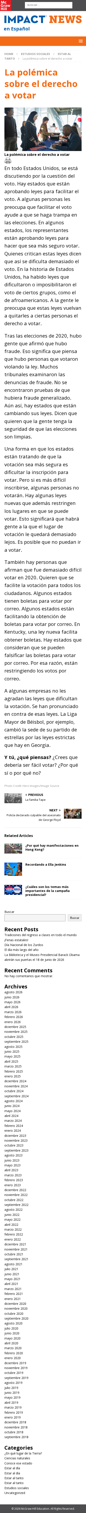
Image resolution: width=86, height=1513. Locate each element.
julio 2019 (11, 1388)
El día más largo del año (21, 950)
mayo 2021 (12, 1279)
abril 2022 (11, 1224)
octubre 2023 (13, 1145)
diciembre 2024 (15, 1081)
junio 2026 (11, 997)
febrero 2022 (13, 1234)
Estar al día (12, 1468)
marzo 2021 (13, 1289)
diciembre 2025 (15, 1027)
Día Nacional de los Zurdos (23, 945)
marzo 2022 (13, 1229)
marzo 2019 (13, 1407)
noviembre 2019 (16, 1368)
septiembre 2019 (16, 1378)
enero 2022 (12, 1239)
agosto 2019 (13, 1383)
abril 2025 (11, 1061)
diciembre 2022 (15, 1190)
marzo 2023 (13, 1175)
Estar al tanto (14, 1478)
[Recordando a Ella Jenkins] (13, 869)
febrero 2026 (13, 1017)
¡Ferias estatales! (16, 940)
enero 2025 (12, 1076)
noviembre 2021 (16, 1249)
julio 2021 (11, 1269)
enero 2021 (12, 1299)
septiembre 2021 (16, 1259)
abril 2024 (11, 1116)
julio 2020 (11, 1328)
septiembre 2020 (16, 1318)
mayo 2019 (12, 1397)
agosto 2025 (13, 1047)
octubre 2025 (13, 1037)
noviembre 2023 (16, 1140)
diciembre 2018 (15, 1422)
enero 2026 (12, 1022)
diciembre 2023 (15, 1135)
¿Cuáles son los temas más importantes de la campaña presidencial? (47, 891)
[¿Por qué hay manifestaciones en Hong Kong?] (13, 849)
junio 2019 (11, 1392)
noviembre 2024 (16, 1086)
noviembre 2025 (16, 1031)
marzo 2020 (13, 1348)
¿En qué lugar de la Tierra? (23, 1453)
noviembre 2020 (16, 1308)
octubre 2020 (13, 1313)
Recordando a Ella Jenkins (46, 864)
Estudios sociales (35, 54)
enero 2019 (12, 1417)
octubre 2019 (13, 1373)
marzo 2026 (13, 1012)
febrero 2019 (13, 1412)
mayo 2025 (12, 1056)
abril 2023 (11, 1170)
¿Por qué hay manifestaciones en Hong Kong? (52, 847)
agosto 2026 (13, 992)
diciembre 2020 (15, 1303)
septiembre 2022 (16, 1205)
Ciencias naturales (17, 1458)
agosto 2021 (13, 1264)
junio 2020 (11, 1333)
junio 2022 (11, 1215)
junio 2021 (11, 1274)
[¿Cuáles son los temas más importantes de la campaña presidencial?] (13, 890)
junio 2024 (11, 1106)
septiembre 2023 (16, 1150)
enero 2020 (12, 1358)
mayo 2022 (12, 1219)
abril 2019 (11, 1402)
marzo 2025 (13, 1066)
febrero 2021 (13, 1294)
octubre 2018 (13, 1432)
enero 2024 (12, 1130)
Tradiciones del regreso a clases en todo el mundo (40, 935)
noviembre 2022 (16, 1195)
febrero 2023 (13, 1180)
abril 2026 (11, 1007)
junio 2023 (11, 1160)
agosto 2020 (13, 1323)
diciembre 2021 (15, 1244)
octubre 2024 (13, 1091)
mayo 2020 (12, 1338)
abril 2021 (11, 1284)
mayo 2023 (12, 1165)
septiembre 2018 (16, 1437)
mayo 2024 (12, 1111)
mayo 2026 (12, 1002)
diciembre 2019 (15, 1363)
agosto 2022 (13, 1209)
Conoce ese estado (18, 1463)
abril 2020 (11, 1343)
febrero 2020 (13, 1353)
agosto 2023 (13, 1155)
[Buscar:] (48, 5)
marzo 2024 (13, 1120)
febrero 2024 (13, 1126)
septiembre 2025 (16, 1041)
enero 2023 (12, 1185)
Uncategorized (14, 1493)
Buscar (9, 912)
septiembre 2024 (16, 1096)
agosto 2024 (13, 1101)
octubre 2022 (13, 1200)
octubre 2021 (13, 1254)
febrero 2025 (13, 1071)
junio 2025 (11, 1051)
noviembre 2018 (16, 1427)
